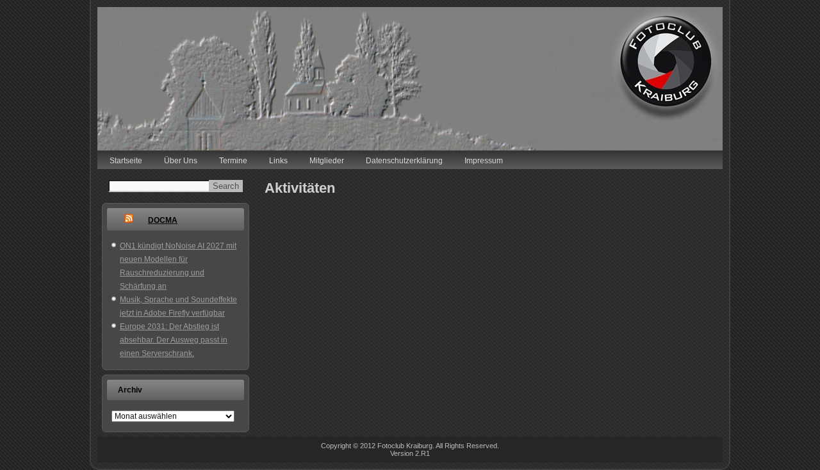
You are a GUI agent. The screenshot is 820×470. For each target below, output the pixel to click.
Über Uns (180, 160)
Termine (233, 160)
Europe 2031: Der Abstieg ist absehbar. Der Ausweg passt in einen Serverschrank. (173, 340)
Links (278, 160)
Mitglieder (326, 160)
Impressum (483, 160)
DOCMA (162, 220)
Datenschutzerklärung (404, 160)
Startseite (126, 160)
